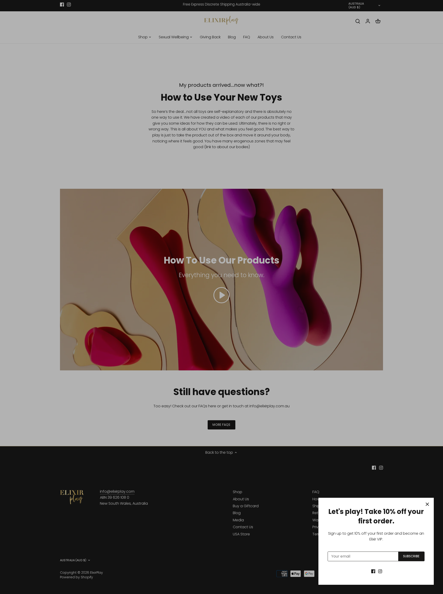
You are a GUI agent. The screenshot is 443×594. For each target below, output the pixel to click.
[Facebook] (373, 571)
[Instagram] (380, 571)
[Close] (427, 504)
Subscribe (411, 556)
